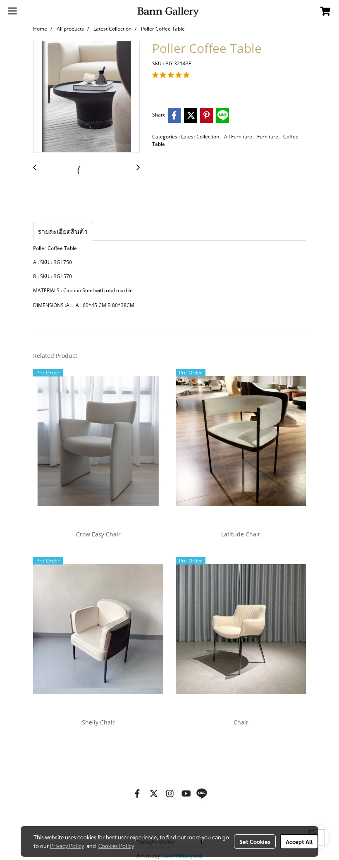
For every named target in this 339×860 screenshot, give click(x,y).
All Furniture (238, 136)
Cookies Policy (116, 845)
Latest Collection (200, 136)
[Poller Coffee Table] (86, 97)
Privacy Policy (67, 845)
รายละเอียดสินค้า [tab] (63, 231)
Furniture (268, 136)
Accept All (299, 841)
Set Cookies (254, 841)
